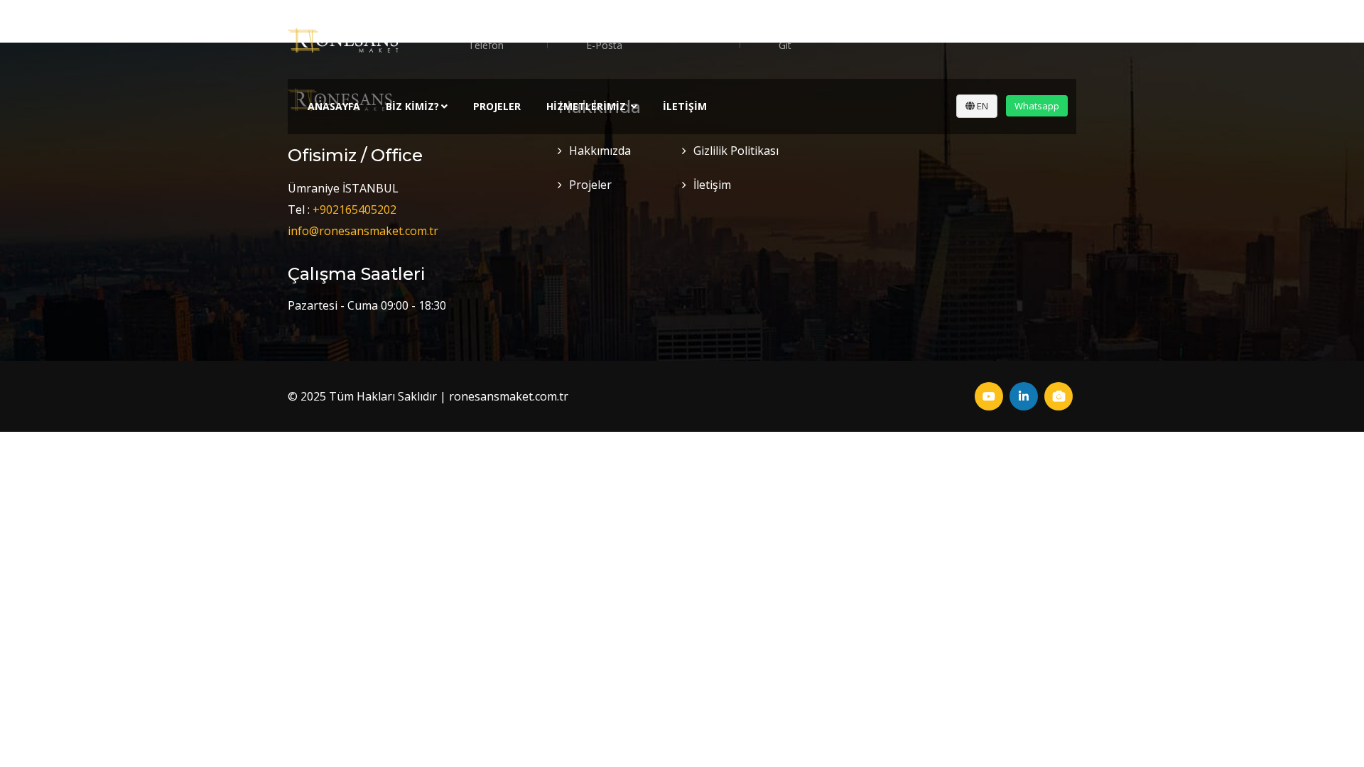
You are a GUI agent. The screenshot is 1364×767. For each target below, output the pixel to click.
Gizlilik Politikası (736, 150)
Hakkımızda (600, 150)
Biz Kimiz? (412, 106)
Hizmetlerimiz (587, 106)
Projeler (497, 106)
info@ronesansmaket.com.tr (363, 231)
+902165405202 (354, 209)
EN (981, 105)
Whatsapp (1036, 105)
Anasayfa (334, 106)
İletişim (685, 106)
